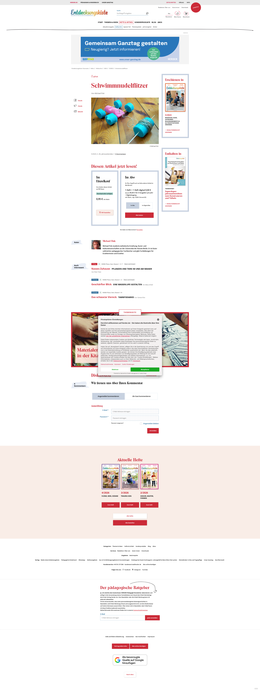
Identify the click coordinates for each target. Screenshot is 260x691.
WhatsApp (82, 560)
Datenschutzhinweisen (140, 610)
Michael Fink (99, 93)
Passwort (104, 417)
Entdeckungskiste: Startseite (80, 68)
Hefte (92, 68)
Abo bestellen (129, 523)
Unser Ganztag (107, 2)
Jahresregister (147, 27)
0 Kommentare (120, 154)
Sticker (155, 27)
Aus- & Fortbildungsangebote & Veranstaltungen (114, 560)
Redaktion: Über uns (164, 7)
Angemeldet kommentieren (108, 396)
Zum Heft (111, 505)
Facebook (127, 570)
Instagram (137, 570)
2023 (105, 68)
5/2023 (111, 68)
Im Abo (133, 205)
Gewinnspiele (133, 555)
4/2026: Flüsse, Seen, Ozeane (109, 264)
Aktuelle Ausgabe (108, 27)
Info (188, 2)
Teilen (80, 101)
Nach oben (130, 674)
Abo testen (139, 215)
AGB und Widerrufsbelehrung (114, 636)
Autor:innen (175, 7)
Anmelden (140, 230)
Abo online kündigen (149, 564)
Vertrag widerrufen (120, 646)
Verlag (181, 2)
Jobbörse (196, 7)
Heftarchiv (118, 27)
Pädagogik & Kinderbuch (90, 2)
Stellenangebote (92, 560)
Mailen (80, 112)
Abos (160, 22)
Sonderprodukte (142, 22)
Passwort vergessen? (117, 423)
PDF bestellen (105, 213)
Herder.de (73, 2)
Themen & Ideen (111, 22)
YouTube (145, 570)
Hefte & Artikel (126, 22)
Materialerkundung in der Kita (96, 353)
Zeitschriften (171, 2)
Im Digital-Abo (146, 205)
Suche (118, 10)
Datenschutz (130, 636)
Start (100, 22)
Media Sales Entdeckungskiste (50, 560)
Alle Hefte (130, 516)
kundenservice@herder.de (133, 564)
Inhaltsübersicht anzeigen (172, 131)
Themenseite (130, 312)
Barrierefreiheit (141, 636)
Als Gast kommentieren (141, 396)
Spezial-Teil (127, 27)
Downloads (185, 7)
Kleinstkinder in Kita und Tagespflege (190, 560)
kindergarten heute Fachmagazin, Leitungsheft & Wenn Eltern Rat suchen (154, 560)
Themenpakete (136, 27)
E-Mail (105, 410)
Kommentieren (151, 376)
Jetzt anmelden (152, 618)
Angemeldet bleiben (151, 423)
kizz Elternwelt (219, 560)
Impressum (151, 636)
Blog (154, 22)
